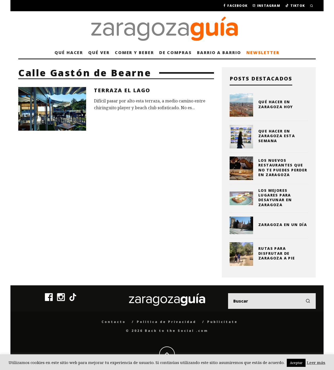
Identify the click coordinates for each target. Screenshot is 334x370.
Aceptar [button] (296, 362)
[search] (308, 301)
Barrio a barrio (219, 52)
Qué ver (98, 52)
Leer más (316, 362)
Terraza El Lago (122, 90)
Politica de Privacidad (166, 322)
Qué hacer (69, 52)
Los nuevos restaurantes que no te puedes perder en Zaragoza (282, 167)
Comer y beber (134, 52)
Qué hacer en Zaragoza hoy (275, 104)
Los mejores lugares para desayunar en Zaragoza (275, 197)
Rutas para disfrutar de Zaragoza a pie (276, 253)
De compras (175, 52)
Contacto (114, 322)
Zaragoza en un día (282, 224)
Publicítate (222, 322)
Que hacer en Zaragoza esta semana (276, 136)
